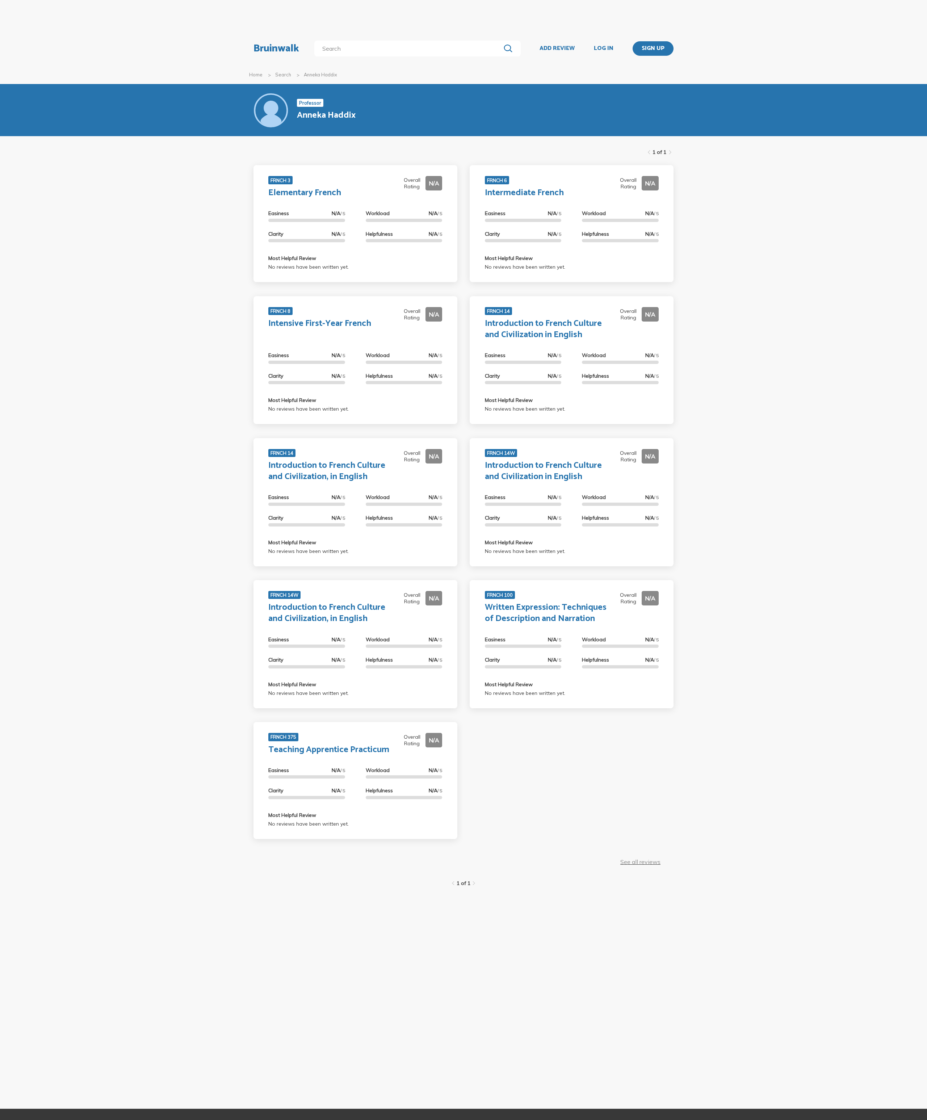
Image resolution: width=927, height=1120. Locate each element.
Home (256, 74)
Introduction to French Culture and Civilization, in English (326, 471)
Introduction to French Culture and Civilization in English (543, 329)
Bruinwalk (276, 48)
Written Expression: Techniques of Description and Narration (546, 613)
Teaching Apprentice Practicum (328, 750)
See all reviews (640, 861)
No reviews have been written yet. (308, 267)
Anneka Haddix (320, 74)
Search (283, 74)
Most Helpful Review (292, 258)
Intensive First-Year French (319, 323)
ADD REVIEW (557, 48)
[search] (409, 48)
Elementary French (304, 193)
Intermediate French (524, 193)
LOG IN (603, 48)
